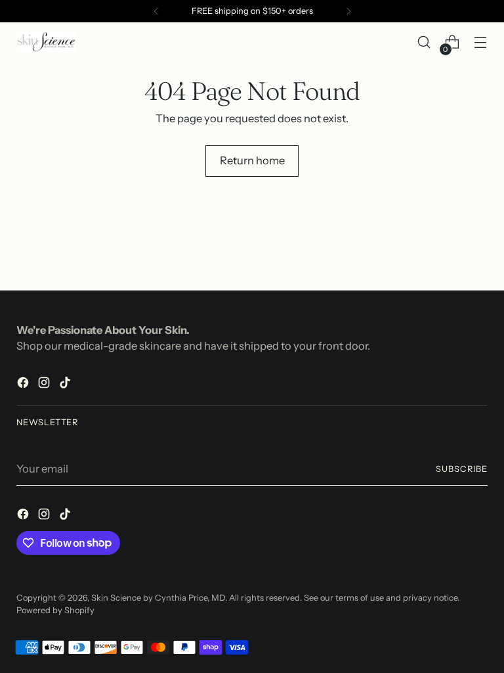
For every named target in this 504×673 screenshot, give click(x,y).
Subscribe (462, 469)
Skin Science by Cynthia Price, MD (158, 598)
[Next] (348, 11)
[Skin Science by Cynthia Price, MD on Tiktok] (66, 385)
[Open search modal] (424, 42)
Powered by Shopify (55, 610)
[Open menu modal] (480, 42)
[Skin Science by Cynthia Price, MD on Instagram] (45, 385)
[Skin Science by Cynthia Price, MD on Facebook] (24, 385)
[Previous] (156, 11)
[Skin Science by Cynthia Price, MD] (45, 42)
